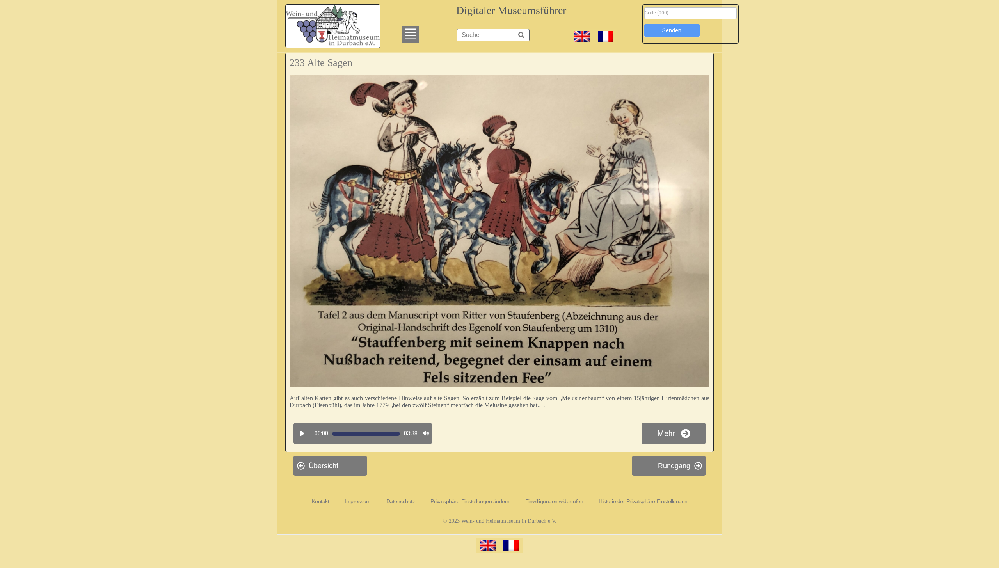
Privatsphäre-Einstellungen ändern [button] (470, 501)
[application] (361, 434)
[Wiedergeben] (302, 434)
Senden (671, 30)
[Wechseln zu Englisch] (582, 36)
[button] (410, 34)
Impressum (358, 501)
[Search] (521, 35)
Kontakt (320, 501)
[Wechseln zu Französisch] (605, 36)
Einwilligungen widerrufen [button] (554, 501)
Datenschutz (400, 501)
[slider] (366, 434)
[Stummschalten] (425, 433)
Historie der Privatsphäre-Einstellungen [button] (643, 501)
